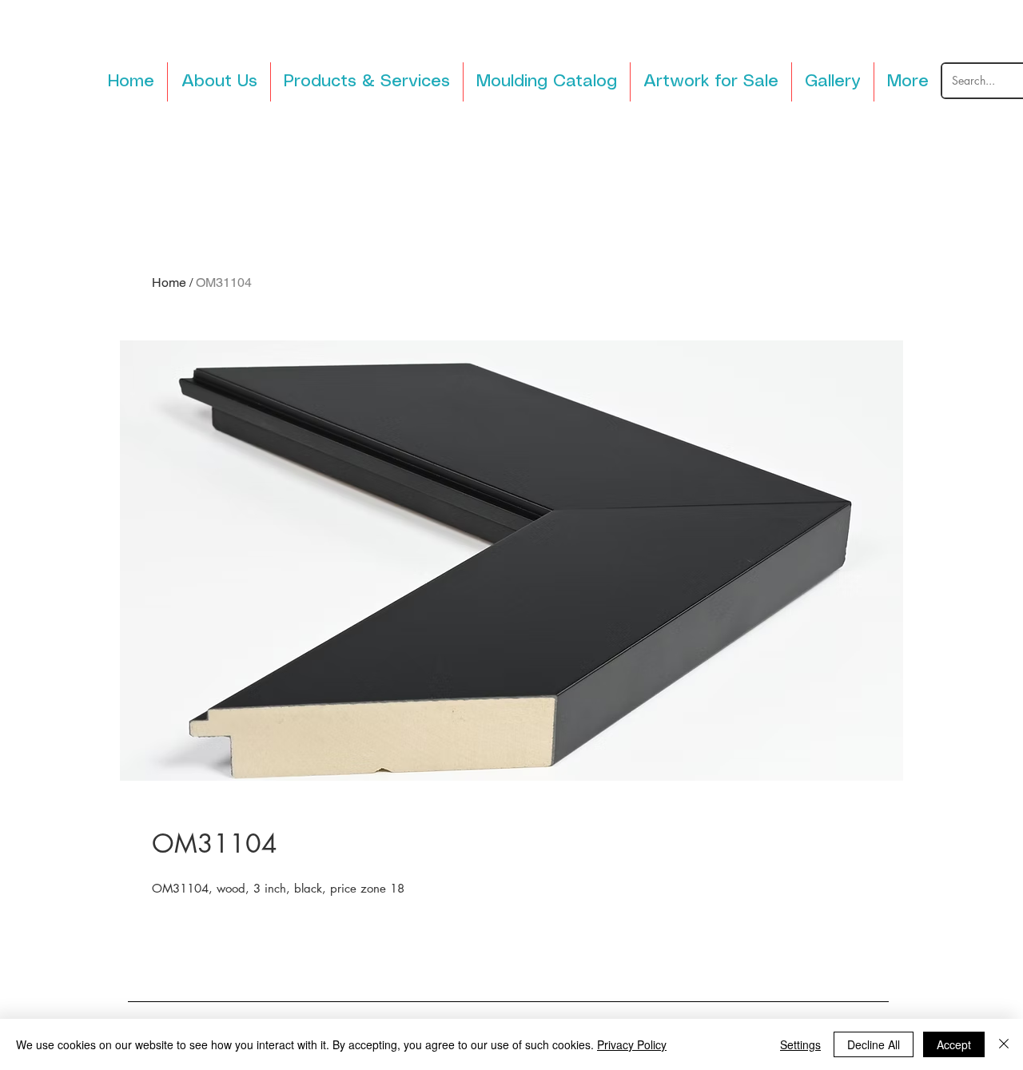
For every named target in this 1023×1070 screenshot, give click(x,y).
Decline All (873, 1044)
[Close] (1003, 1044)
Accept (954, 1044)
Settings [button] (800, 1044)
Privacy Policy (632, 1044)
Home (169, 282)
